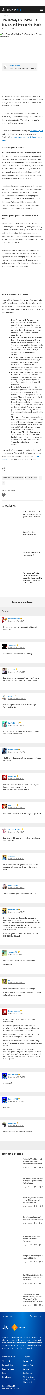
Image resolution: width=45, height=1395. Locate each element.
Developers (6, 1377)
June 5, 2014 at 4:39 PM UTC (16, 888)
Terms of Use (28, 1361)
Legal (4, 1373)
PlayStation (13, 9)
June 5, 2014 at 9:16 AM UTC (16, 621)
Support (26, 1357)
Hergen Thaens (14, 65)
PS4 (3, 483)
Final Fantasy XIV (36, 130)
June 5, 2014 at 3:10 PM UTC (16, 832)
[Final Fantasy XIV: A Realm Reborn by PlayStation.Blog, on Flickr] (22, 82)
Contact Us (27, 1373)
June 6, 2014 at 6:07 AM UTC (16, 1077)
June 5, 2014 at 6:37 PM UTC (16, 983)
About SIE (6, 1361)
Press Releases (8, 1369)
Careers (26, 1369)
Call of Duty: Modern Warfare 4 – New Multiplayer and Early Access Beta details (33, 1199)
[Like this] (40, 1167)
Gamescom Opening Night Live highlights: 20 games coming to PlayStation (33, 1180)
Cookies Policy (28, 1365)
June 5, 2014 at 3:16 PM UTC (16, 859)
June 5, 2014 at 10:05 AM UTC (17, 699)
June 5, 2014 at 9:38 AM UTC (16, 648)
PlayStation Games (31, 477)
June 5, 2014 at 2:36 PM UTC (16, 808)
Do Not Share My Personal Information (10, 1387)
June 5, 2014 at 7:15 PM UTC (16, 1013)
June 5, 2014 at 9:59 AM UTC (16, 672)
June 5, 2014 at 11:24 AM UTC (16, 752)
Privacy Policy (7, 1365)
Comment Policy (8, 1357)
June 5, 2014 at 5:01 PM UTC (16, 912)
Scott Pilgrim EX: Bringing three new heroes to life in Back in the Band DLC (33, 1277)
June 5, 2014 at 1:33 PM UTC (16, 779)
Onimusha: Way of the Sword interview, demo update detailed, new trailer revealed (32, 1161)
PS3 (40, 477)
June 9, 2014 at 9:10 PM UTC (16, 1126)
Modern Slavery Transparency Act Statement (30, 1379)
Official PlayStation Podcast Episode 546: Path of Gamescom (32, 1238)
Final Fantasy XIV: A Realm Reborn (12, 477)
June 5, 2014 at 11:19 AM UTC (16, 725)
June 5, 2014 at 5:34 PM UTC (16, 954)
